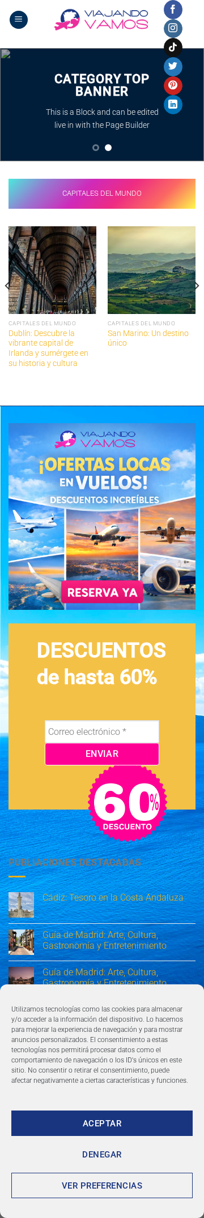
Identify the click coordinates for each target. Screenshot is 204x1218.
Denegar (101, 1155)
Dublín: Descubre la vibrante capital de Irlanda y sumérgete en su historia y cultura (48, 348)
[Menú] (19, 20)
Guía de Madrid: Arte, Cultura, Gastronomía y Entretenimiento (104, 940)
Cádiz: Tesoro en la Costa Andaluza (113, 897)
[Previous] (8, 308)
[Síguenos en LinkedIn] (173, 104)
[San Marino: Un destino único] (152, 270)
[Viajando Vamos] (102, 20)
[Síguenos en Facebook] (173, 9)
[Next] (196, 308)
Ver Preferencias (102, 1186)
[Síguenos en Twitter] (173, 66)
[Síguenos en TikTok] (173, 47)
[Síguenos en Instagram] (173, 28)
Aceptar (102, 1123)
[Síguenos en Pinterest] (173, 86)
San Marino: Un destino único (148, 338)
